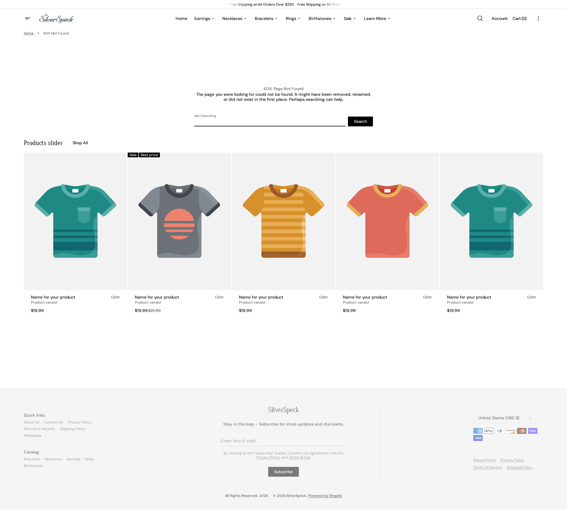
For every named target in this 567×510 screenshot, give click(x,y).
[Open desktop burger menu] (28, 18)
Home (29, 33)
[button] (480, 18)
